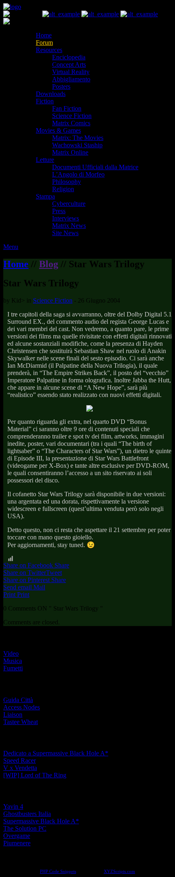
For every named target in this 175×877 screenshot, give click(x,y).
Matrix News (69, 225)
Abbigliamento (71, 79)
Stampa (45, 196)
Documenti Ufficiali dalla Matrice (95, 167)
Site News (65, 232)
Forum (44, 42)
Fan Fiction (66, 108)
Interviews (65, 218)
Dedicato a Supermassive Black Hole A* (55, 753)
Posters (61, 86)
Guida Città (18, 699)
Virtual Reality (71, 71)
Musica (12, 660)
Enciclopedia (68, 57)
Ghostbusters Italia (27, 813)
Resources (49, 49)
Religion (63, 188)
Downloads (51, 93)
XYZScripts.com (119, 871)
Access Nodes (21, 707)
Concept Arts (69, 64)
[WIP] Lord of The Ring (34, 775)
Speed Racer (19, 760)
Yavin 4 (13, 806)
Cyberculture (68, 203)
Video (11, 653)
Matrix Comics (71, 123)
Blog (48, 264)
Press (59, 210)
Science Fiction (72, 115)
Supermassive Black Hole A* (41, 821)
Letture (45, 159)
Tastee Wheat (20, 721)
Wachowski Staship (77, 145)
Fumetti (13, 668)
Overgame (16, 835)
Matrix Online (70, 152)
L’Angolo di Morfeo (78, 174)
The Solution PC (24, 828)
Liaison (12, 714)
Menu (10, 246)
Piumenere (17, 843)
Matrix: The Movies (77, 137)
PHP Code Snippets (58, 871)
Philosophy (66, 181)
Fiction (45, 101)
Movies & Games (58, 130)
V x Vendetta (20, 767)
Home (44, 35)
